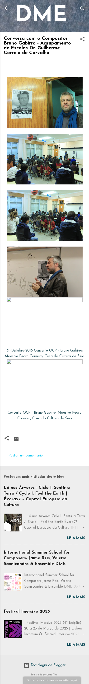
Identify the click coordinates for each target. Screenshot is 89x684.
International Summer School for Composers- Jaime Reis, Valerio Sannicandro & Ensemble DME (37, 558)
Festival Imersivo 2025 (27, 612)
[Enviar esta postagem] (16, 441)
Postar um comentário (26, 455)
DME (41, 16)
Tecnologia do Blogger (47, 665)
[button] (82, 40)
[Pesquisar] (82, 9)
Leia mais (76, 538)
